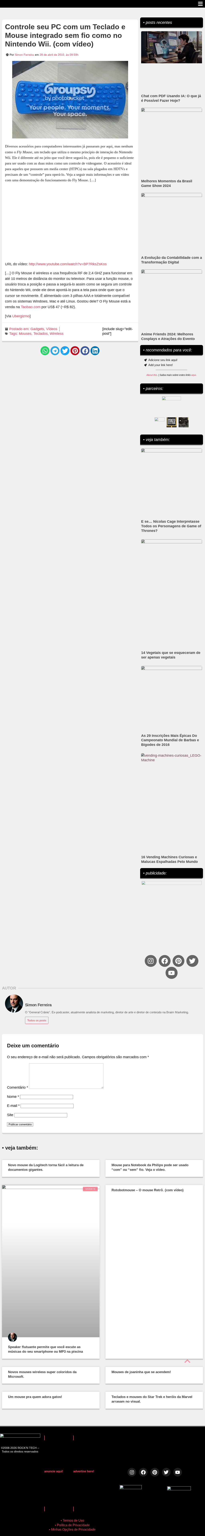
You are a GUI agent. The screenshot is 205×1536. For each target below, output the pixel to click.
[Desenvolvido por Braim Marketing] (179, 1489)
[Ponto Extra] (172, 422)
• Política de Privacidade (72, 1525)
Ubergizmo (21, 316)
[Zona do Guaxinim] (184, 422)
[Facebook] (165, 961)
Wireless (56, 334)
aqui (193, 375)
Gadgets (37, 329)
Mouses (25, 334)
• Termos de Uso (72, 1520)
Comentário (17, 1087)
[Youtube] (171, 973)
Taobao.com (30, 307)
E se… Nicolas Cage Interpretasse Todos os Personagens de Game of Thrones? (171, 526)
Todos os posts (36, 1020)
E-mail (13, 1106)
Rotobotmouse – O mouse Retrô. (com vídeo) (148, 1190)
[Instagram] (151, 961)
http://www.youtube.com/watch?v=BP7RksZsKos (68, 264)
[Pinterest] (178, 961)
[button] (44, 350)
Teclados (40, 334)
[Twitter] (192, 961)
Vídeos (51, 329)
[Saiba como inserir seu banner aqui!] (160, 422)
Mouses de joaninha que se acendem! (141, 1372)
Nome (13, 1097)
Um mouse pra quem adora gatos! (35, 1397)
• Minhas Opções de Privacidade (72, 1529)
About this (151, 375)
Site (10, 1115)
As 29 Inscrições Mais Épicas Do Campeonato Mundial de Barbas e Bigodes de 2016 (170, 740)
